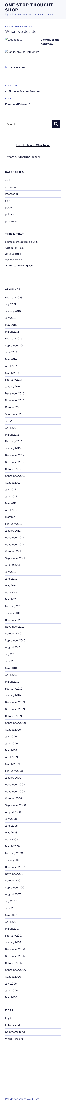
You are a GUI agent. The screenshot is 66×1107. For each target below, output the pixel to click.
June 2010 (11, 661)
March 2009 (12, 764)
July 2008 (11, 818)
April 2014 (11, 366)
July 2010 (10, 654)
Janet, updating (13, 253)
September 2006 (15, 969)
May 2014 (11, 359)
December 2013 (14, 393)
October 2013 (13, 407)
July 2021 (10, 304)
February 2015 (13, 338)
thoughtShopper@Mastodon (33, 145)
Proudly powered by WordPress (22, 1098)
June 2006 (11, 990)
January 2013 (13, 448)
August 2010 (12, 647)
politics (9, 214)
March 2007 (12, 928)
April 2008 (11, 839)
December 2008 (15, 784)
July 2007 (11, 901)
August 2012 (12, 482)
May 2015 (11, 324)
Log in (8, 1018)
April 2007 (11, 921)
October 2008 (13, 798)
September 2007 (15, 887)
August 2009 (13, 729)
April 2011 (11, 592)
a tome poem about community (21, 241)
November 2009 (15, 709)
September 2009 (15, 722)
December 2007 (15, 867)
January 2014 (13, 386)
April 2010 (11, 674)
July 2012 (10, 489)
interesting (18, 67)
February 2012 (13, 523)
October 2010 (13, 633)
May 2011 (10, 585)
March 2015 (12, 331)
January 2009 (13, 777)
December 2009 (15, 702)
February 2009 (14, 770)
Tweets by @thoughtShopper (22, 156)
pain (7, 200)
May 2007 (11, 915)
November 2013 (14, 400)
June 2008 (11, 825)
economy (10, 187)
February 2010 (13, 688)
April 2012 (11, 510)
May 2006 (11, 997)
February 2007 (14, 935)
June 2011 (11, 578)
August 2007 (13, 894)
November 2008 (15, 791)
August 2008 (13, 812)
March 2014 (12, 373)
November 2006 (15, 956)
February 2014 (13, 379)
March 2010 (12, 681)
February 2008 (14, 853)
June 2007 (11, 908)
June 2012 (11, 496)
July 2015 (10, 317)
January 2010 (13, 695)
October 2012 (13, 469)
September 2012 (15, 475)
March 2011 (12, 599)
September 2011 (15, 558)
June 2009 (11, 743)
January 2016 (13, 311)
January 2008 (13, 860)
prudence (11, 221)
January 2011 (12, 613)
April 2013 (11, 427)
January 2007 (13, 942)
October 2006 (13, 963)
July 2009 (11, 736)
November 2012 (14, 462)
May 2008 (11, 832)
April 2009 (11, 757)
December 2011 (14, 537)
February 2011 (13, 606)
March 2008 (12, 846)
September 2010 (15, 640)
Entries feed (12, 1025)
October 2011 (13, 551)
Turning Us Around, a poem (19, 265)
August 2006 (13, 976)
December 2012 (14, 455)
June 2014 (11, 352)
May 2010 (11, 668)
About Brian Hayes (15, 247)
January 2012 (13, 530)
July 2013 (10, 421)
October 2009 (13, 716)
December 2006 (15, 949)
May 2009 (11, 750)
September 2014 (15, 345)
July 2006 (11, 983)
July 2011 (10, 571)
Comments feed (15, 1032)
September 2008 (15, 805)
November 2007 (15, 873)
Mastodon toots (13, 259)
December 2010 (14, 620)
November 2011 (14, 544)
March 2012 (12, 517)
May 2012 (11, 503)
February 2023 (14, 297)
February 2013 (13, 441)
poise (8, 207)
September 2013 (15, 414)
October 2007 (13, 880)
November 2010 (14, 626)
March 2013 (12, 434)
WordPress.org (14, 1038)
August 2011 (12, 565)
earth (8, 180)
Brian (28, 26)
